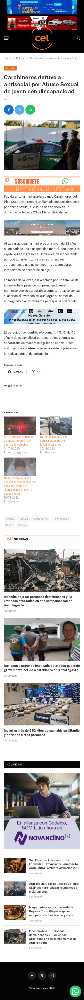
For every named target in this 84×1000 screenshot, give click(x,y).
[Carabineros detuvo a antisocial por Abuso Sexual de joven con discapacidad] (42, 145)
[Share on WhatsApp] (30, 110)
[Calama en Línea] (42, 38)
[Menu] (6, 38)
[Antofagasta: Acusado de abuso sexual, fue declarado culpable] (20, 426)
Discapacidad (61, 518)
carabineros (40, 518)
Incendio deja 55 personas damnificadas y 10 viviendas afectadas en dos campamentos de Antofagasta (38, 601)
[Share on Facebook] (9, 110)
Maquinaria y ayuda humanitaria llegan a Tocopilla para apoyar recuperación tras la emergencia (51, 911)
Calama (23, 518)
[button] (75, 991)
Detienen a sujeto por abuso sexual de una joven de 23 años (53, 440)
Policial (10, 68)
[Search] (78, 38)
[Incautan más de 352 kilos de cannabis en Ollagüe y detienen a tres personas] (42, 704)
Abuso (10, 518)
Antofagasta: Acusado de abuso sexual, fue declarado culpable (18, 440)
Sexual (22, 525)
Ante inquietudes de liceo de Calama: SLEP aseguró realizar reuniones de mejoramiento (54, 887)
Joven (9, 525)
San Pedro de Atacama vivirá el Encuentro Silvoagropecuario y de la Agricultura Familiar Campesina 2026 (54, 864)
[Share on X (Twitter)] (19, 110)
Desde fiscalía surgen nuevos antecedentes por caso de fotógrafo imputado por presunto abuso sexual (20, 485)
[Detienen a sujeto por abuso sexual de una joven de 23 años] (56, 426)
